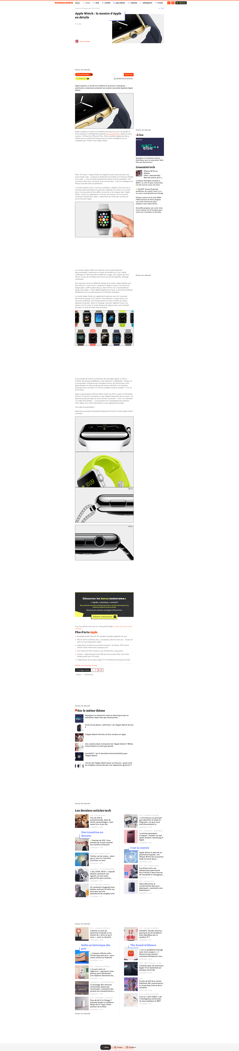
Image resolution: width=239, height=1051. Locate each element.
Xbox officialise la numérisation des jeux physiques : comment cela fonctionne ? (151, 887)
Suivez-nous (128, 74)
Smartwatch (89, 674)
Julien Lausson (85, 41)
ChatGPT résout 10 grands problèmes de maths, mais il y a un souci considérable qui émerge (149, 191)
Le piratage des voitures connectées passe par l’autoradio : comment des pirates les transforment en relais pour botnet (102, 988)
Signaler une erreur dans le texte (86, 665)
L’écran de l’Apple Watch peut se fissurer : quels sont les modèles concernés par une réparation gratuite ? (108, 764)
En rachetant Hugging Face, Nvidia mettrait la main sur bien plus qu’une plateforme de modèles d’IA (102, 890)
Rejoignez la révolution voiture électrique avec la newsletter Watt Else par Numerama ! (107, 716)
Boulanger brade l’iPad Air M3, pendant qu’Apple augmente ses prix (102, 636)
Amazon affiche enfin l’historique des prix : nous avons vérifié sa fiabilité (102, 955)
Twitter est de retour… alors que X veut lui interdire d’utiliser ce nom (102, 858)
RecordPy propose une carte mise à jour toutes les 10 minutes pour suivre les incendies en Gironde (149, 210)
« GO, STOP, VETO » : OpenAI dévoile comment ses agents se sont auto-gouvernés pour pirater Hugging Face (102, 875)
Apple (94, 632)
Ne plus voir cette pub (82, 70)
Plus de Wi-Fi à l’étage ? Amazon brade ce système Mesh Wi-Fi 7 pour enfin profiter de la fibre (102, 1003)
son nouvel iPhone (113, 134)
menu (77, 3)
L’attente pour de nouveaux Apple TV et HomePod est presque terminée (103, 660)
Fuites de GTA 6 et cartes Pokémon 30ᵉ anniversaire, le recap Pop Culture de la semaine (151, 984)
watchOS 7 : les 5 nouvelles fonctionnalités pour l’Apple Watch (106, 754)
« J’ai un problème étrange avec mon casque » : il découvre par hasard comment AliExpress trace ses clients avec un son (151, 953)
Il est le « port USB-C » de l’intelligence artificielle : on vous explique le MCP (150, 999)
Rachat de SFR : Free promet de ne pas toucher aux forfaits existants (101, 842)
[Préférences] (173, 2)
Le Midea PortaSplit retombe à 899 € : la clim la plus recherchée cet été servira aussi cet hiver (149, 183)
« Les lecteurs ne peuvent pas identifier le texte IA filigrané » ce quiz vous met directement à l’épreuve (150, 821)
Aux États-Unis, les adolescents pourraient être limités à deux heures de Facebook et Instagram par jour (151, 871)
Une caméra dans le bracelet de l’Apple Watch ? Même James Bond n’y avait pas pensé (109, 745)
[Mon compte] (169, 2)
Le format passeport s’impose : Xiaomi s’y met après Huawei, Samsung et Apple (151, 836)
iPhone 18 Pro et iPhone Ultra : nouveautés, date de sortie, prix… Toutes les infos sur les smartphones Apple (153, 174)
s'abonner (182, 3)
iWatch (78, 674)
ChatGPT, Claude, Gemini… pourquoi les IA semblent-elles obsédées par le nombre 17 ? (151, 934)
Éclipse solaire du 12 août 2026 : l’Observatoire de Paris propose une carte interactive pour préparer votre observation (149, 200)
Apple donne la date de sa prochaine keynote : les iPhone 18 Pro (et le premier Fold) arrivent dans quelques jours (103, 646)
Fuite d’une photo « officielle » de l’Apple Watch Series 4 (109, 726)
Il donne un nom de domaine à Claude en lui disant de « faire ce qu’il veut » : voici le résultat (101, 934)
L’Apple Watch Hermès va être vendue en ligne (105, 734)
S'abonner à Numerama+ (103, 617)
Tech (162, 8)
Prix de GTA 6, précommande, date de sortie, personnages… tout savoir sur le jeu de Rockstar (101, 821)
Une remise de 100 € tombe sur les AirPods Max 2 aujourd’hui (100, 651)
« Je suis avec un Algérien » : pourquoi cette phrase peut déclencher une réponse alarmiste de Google (102, 972)
